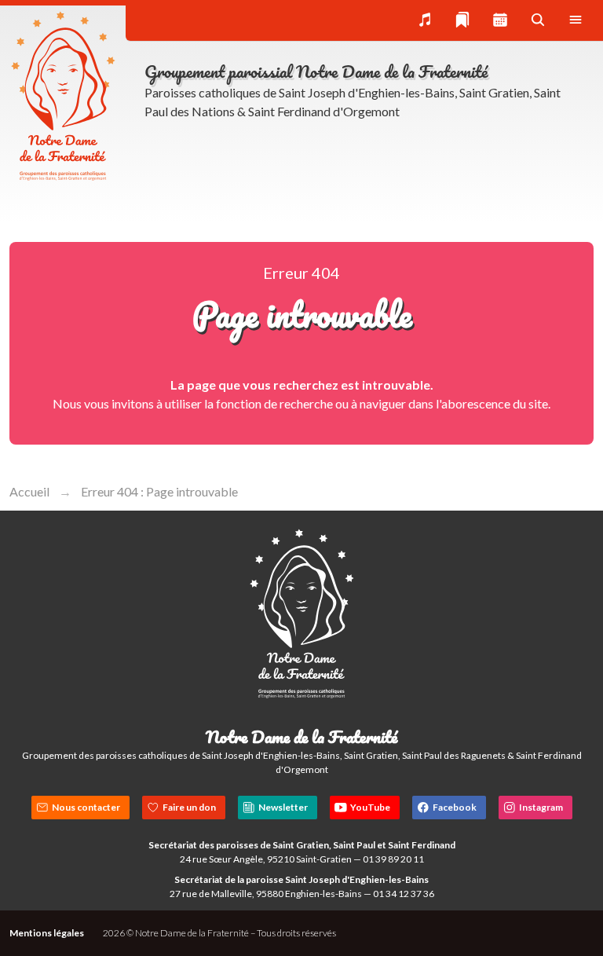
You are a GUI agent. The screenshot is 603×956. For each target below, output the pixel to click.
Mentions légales (46, 933)
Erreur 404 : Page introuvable (159, 491)
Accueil (29, 491)
